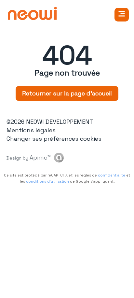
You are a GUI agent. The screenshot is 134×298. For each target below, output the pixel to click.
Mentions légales (31, 130)
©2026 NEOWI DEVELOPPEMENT (50, 121)
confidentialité (111, 175)
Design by (29, 157)
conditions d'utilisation (47, 181)
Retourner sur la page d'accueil (67, 93)
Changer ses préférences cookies (54, 138)
